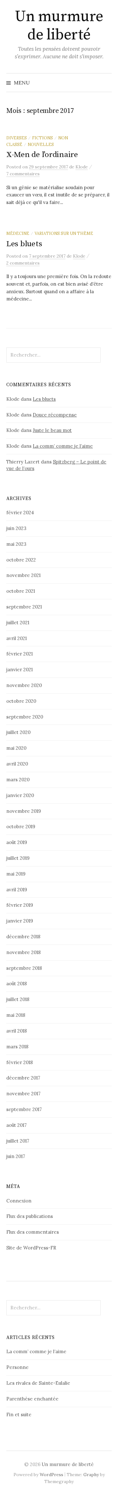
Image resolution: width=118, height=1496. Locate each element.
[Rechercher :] (106, 82)
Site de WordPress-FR (31, 1248)
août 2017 (16, 1125)
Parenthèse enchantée (32, 1399)
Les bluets (24, 244)
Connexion (18, 1201)
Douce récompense (55, 415)
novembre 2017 (23, 1094)
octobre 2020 (21, 701)
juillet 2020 (18, 732)
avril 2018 (16, 1031)
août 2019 (16, 842)
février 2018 (19, 1062)
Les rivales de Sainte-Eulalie (38, 1383)
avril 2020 (17, 764)
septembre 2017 (24, 1109)
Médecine (17, 233)
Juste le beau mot (52, 430)
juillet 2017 (17, 1141)
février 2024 (20, 512)
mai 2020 (16, 748)
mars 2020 (18, 780)
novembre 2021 (23, 575)
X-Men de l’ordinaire (42, 155)
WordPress (51, 1474)
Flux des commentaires (32, 1232)
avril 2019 (16, 890)
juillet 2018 (17, 999)
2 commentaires (23, 263)
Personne (17, 1367)
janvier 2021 (19, 669)
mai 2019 (15, 874)
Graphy (91, 1474)
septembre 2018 (24, 968)
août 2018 (16, 984)
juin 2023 (16, 528)
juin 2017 (15, 1156)
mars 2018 (17, 1047)
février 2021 (19, 654)
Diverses (16, 137)
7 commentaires (23, 174)
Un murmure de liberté (59, 25)
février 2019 (19, 905)
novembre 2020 (24, 685)
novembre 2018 (23, 952)
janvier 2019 (19, 921)
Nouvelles (41, 144)
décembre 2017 (23, 1078)
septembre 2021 (24, 607)
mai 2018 (15, 1015)
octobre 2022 (21, 560)
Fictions (42, 137)
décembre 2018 (23, 937)
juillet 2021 (17, 623)
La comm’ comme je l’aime (63, 446)
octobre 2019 (20, 826)
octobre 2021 (20, 591)
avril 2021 (16, 638)
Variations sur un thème (64, 233)
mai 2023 (16, 544)
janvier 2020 (20, 795)
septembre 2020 (24, 717)
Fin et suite (18, 1414)
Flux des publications (29, 1216)
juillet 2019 (18, 858)
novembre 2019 (23, 811)
